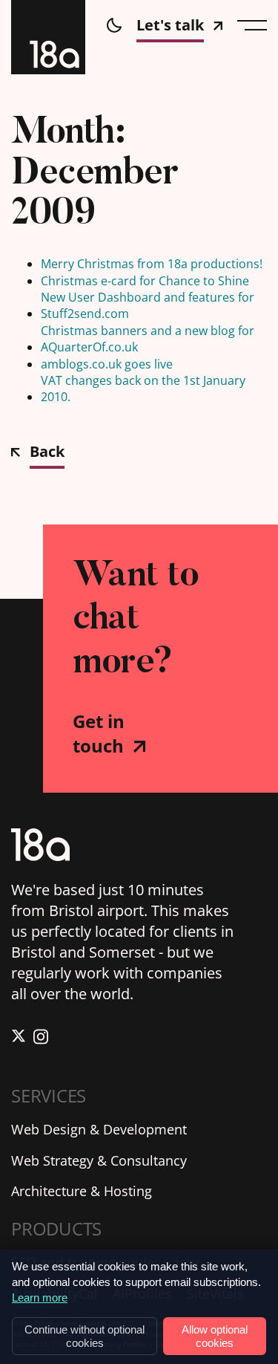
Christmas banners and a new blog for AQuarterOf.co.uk (147, 338)
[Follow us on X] (18, 1038)
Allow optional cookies (215, 1335)
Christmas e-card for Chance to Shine (145, 281)
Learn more (39, 1297)
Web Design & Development (99, 1129)
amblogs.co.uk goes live (107, 364)
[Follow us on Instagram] (40, 1038)
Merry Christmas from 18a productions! (151, 264)
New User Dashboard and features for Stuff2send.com (147, 305)
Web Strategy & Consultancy (99, 1160)
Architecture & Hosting (81, 1191)
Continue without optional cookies (84, 1335)
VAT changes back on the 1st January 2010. (143, 388)
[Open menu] (252, 25)
